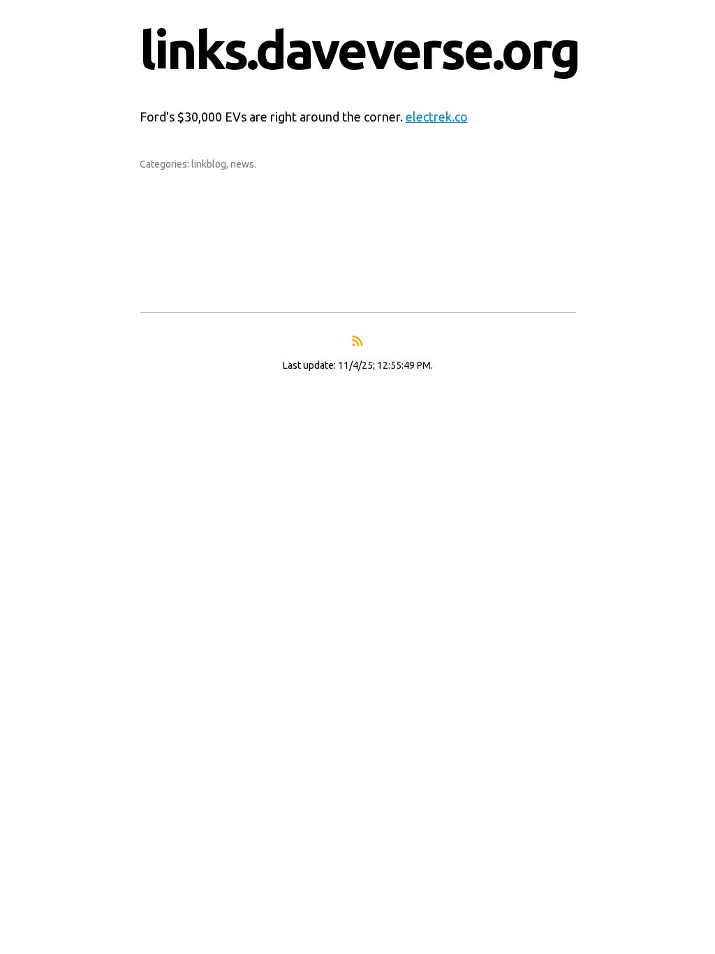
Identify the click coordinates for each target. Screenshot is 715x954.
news (242, 164)
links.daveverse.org (359, 49)
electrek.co (437, 117)
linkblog (208, 164)
